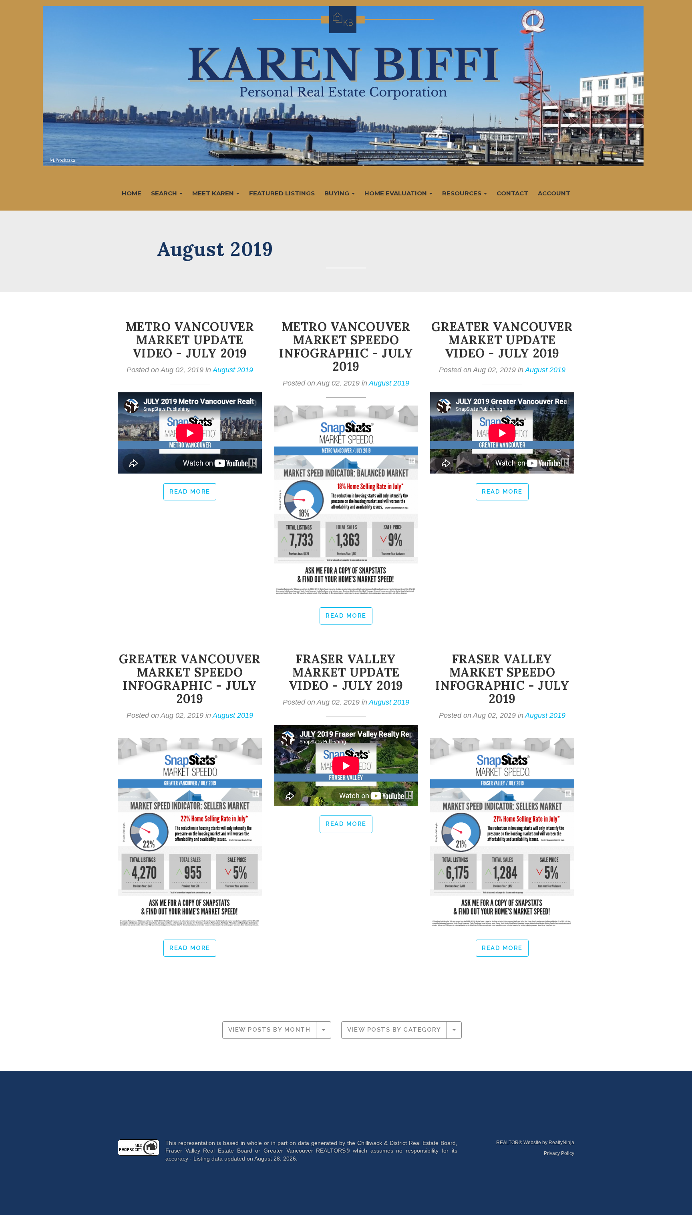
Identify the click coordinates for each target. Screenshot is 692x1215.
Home (131, 193)
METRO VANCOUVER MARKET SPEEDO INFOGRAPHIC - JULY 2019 (346, 346)
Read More (189, 491)
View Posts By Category (394, 1029)
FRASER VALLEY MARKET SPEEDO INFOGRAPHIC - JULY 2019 (502, 678)
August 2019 (233, 370)
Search (165, 193)
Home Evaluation (396, 193)
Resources (462, 193)
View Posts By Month (269, 1029)
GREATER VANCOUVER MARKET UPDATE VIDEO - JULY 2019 (502, 340)
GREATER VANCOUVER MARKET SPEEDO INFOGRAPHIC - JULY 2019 (189, 678)
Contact (512, 193)
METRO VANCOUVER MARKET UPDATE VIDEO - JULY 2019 (190, 340)
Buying (337, 193)
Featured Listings (282, 193)
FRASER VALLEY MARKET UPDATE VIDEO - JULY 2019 (346, 672)
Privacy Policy (559, 1153)
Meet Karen (213, 193)
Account (554, 193)
